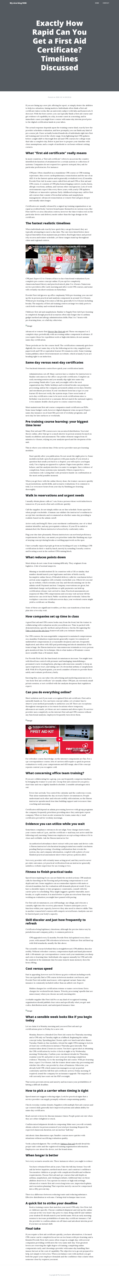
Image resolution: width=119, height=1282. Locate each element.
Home (97, 3)
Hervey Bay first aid (56, 331)
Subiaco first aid (68, 1144)
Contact (106, 3)
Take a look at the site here (37, 630)
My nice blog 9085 (18, 3)
